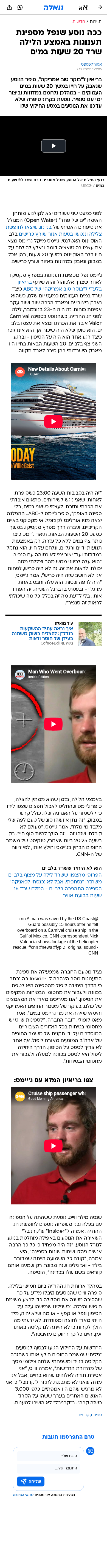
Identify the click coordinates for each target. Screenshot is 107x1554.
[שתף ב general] (9, 7)
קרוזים (84, 1415)
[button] (83, 7)
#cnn (33, 947)
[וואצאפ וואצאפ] (20, 7)
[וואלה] (53, 7)
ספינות (96, 1415)
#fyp (57, 947)
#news (45, 947)
